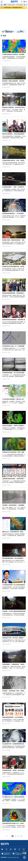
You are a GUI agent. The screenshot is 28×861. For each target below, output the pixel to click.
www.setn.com (15, 857)
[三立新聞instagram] (10, 849)
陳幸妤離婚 (19, 5)
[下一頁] (18, 836)
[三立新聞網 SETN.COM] (1, 4)
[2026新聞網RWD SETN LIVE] (2, 1)
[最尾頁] (21, 836)
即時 (5, 5)
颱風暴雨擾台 (11, 5)
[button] (21, 1)
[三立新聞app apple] (6, 853)
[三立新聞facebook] (6, 849)
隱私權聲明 (3, 857)
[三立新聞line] (15, 849)
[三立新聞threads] (23, 849)
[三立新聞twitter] (19, 849)
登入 (26, 1)
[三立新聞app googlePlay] (17, 853)
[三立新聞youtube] (2, 849)
